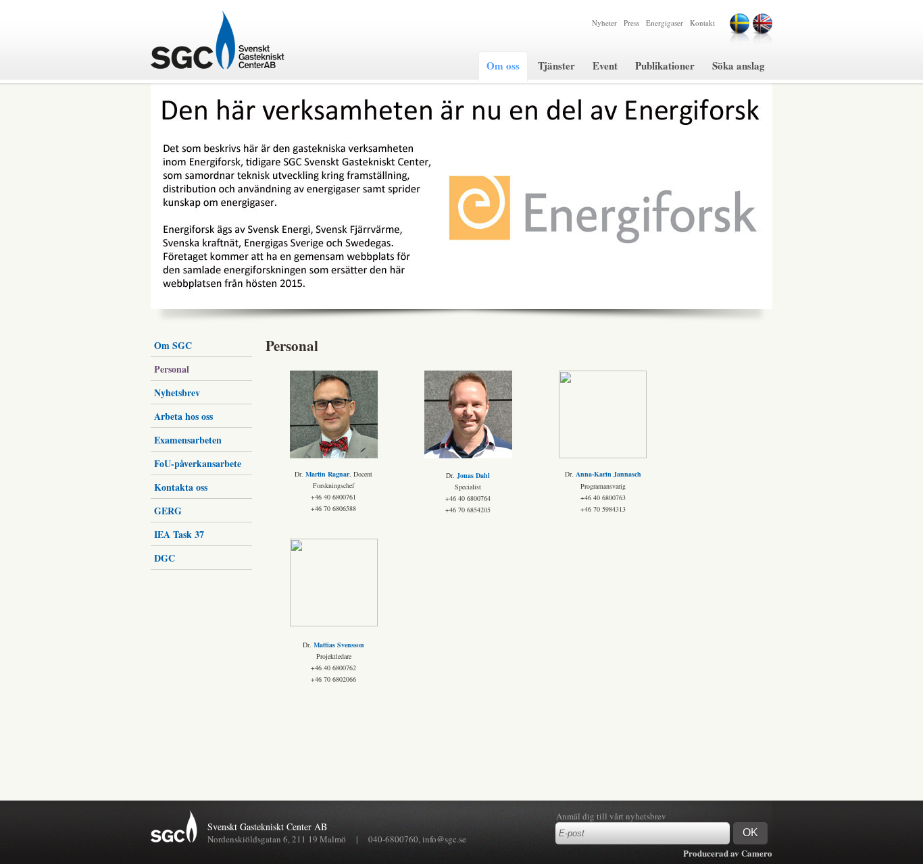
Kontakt (702, 23)
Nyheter (604, 23)
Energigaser (664, 23)
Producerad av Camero (727, 852)
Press (631, 23)
